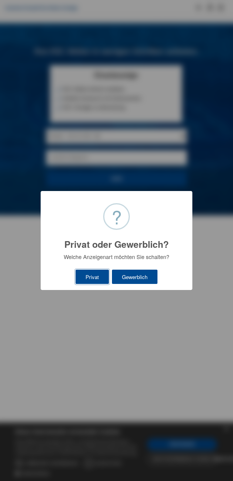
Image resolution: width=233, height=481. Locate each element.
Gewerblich (134, 277)
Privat (92, 277)
